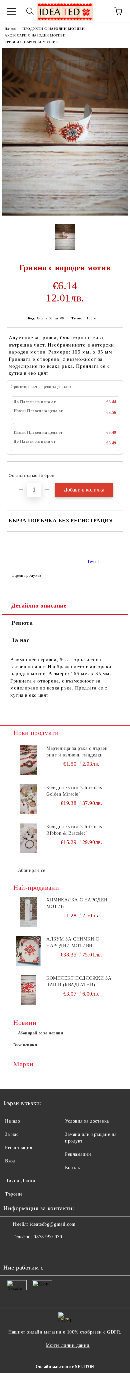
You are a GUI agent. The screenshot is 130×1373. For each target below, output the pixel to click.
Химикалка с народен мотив (77, 903)
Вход (10, 1160)
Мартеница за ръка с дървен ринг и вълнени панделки (77, 751)
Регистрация (18, 1147)
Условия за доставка (87, 1121)
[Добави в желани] (113, 473)
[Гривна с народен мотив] (65, 214)
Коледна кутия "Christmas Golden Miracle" (74, 791)
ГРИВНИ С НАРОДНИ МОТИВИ (31, 42)
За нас (20, 640)
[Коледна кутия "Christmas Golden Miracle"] (28, 799)
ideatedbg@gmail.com (53, 1224)
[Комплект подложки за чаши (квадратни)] (28, 990)
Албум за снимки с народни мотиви (72, 942)
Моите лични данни (68, 1345)
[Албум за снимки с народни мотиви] (28, 951)
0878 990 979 (48, 1236)
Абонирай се (31, 870)
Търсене (14, 1194)
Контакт (73, 1167)
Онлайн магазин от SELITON (65, 1366)
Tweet (93, 561)
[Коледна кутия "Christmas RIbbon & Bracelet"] (28, 838)
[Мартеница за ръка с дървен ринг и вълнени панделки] (28, 760)
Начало (10, 29)
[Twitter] (26, 1250)
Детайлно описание (39, 605)
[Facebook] (12, 1250)
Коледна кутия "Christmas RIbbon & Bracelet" (74, 830)
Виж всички (25, 1045)
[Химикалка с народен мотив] (28, 912)
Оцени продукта (26, 575)
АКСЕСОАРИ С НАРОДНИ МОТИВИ (35, 35)
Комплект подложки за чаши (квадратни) (78, 981)
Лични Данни (20, 1180)
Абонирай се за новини (40, 1033)
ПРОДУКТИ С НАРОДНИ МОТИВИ (53, 29)
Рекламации (78, 1154)
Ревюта (22, 623)
